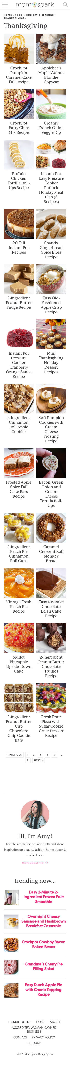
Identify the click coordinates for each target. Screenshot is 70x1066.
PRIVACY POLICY (43, 1037)
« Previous (14, 755)
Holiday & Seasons (40, 15)
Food (19, 15)
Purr (51, 1054)
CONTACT (20, 1037)
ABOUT (55, 1022)
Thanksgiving (14, 18)
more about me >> (35, 863)
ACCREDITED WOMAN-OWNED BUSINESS (34, 1029)
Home (8, 15)
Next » (38, 760)
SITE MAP (34, 1043)
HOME (40, 1022)
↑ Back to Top (20, 1022)
